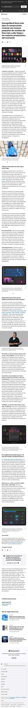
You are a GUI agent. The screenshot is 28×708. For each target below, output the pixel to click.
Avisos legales (12, 706)
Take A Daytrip (15, 312)
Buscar (24, 14)
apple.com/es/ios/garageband (14, 543)
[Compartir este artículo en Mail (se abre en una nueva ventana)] (7, 42)
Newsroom (4, 14)
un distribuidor (23, 697)
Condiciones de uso (21, 704)
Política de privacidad (5, 704)
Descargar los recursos (12, 562)
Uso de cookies (13, 704)
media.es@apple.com (6, 603)
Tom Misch (22, 312)
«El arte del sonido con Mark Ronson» (13, 459)
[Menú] (26, 10)
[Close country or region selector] (26, 1)
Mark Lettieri (20, 310)
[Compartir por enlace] (10, 42)
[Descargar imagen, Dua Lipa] (25, 158)
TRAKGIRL (5, 314)
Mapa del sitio (19, 706)
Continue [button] (24, 6)
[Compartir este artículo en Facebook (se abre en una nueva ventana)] (2, 42)
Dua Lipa (8, 179)
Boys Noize (13, 310)
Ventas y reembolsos (5, 706)
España (2, 700)
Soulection (8, 312)
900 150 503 (11, 698)
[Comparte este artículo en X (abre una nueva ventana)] (5, 42)
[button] (10, 6)
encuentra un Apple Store (15, 697)
